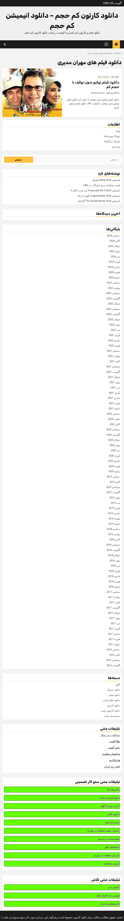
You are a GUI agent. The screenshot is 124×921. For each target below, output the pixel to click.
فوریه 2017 (114, 639)
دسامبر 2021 (113, 350)
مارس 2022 (114, 340)
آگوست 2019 (113, 492)
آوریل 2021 (114, 392)
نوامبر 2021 (114, 356)
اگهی (117, 684)
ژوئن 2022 (114, 324)
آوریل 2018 (114, 571)
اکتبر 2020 (114, 424)
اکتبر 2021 (114, 361)
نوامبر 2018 (114, 534)
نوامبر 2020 (114, 419)
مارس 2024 (114, 267)
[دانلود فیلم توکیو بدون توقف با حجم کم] (32, 93)
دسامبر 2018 (113, 529)
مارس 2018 (114, 576)
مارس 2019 (114, 513)
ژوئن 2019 (114, 497)
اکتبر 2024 (114, 240)
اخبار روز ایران (112, 766)
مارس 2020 (114, 460)
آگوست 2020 (113, 434)
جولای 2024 (114, 246)
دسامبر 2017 (113, 592)
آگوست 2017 (113, 607)
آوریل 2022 (114, 335)
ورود (117, 130)
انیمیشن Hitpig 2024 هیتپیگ (106, 180)
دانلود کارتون (113, 705)
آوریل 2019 (114, 508)
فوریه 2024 (114, 272)
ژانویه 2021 (114, 408)
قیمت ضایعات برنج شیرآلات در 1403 (101, 185)
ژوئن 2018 (114, 560)
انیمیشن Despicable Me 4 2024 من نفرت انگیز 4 (95, 190)
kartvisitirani (99, 93)
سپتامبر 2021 (113, 366)
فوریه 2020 (114, 466)
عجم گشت (114, 747)
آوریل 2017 (114, 628)
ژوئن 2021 (114, 382)
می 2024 (115, 256)
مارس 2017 (114, 633)
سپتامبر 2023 (113, 293)
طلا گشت (114, 741)
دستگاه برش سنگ (110, 735)
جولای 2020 (114, 439)
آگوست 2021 (113, 371)
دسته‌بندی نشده (103, 76)
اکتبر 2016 (114, 654)
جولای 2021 (114, 377)
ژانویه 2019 (114, 523)
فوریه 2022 (114, 345)
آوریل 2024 (114, 261)
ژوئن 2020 (114, 445)
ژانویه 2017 (114, 644)
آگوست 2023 (113, 298)
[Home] (116, 44)
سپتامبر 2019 (113, 487)
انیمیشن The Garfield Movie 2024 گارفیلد (99, 200)
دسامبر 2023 (113, 282)
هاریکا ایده (114, 760)
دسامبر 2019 (113, 476)
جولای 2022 (114, 319)
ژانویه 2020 (114, 471)
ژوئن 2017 (114, 618)
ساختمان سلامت (111, 754)
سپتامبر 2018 (113, 544)
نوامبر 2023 (114, 288)
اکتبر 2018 (114, 539)
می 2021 (115, 387)
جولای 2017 (114, 613)
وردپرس (116, 146)
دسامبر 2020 (113, 413)
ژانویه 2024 (114, 277)
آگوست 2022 (113, 314)
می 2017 (115, 623)
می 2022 (115, 330)
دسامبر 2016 (113, 649)
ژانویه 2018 (114, 586)
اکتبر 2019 (114, 481)
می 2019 (115, 502)
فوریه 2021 (114, 403)
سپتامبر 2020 (113, 429)
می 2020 (115, 450)
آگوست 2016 (113, 665)
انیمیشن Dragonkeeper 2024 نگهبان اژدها (99, 195)
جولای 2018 (114, 555)
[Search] (5, 44)
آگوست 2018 (113, 550)
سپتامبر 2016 (113, 660)
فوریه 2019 (114, 518)
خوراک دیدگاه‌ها (112, 141)
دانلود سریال (113, 689)
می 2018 (115, 565)
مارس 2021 (114, 398)
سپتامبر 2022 (113, 309)
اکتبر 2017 (114, 602)
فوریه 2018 (114, 581)
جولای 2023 (114, 303)
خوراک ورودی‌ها (112, 136)
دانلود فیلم (115, 76)
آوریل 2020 (114, 455)
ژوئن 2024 (114, 251)
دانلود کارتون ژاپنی (110, 710)
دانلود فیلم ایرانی (111, 700)
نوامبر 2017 (114, 597)
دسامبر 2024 (113, 235)
